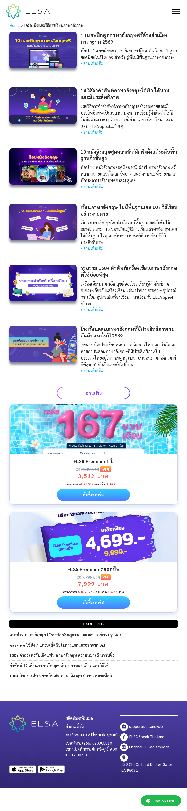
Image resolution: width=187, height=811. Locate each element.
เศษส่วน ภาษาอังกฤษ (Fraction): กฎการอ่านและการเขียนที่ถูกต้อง (65, 634)
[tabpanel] (93, 454)
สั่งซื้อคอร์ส (93, 494)
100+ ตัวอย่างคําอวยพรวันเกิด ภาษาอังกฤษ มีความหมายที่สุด (60, 675)
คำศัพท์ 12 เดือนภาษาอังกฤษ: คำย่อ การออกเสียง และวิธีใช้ (59, 665)
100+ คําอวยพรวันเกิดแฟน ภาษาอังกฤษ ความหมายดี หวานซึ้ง (61, 655)
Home (14, 25)
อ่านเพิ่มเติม (93, 63)
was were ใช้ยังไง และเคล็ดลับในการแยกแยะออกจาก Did (57, 645)
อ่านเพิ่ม (94, 393)
